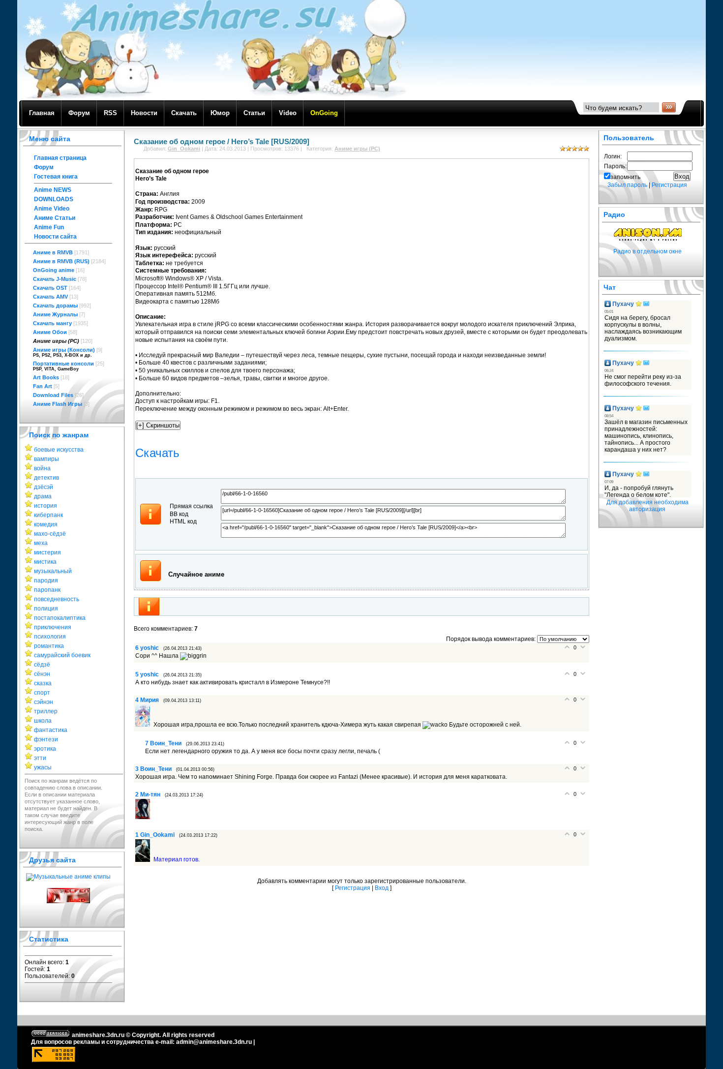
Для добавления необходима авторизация (647, 506)
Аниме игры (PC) (56, 341)
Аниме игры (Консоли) (64, 350)
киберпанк (48, 515)
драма (43, 496)
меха (41, 543)
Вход (382, 888)
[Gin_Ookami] (144, 859)
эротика (45, 748)
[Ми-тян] (144, 817)
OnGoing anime (53, 270)
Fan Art (42, 386)
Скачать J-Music (54, 279)
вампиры (46, 459)
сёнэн (42, 674)
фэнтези (46, 739)
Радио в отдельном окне (647, 251)
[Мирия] (144, 724)
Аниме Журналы (55, 314)
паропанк (47, 589)
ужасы (43, 767)
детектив (46, 477)
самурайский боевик (62, 655)
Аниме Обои (50, 332)
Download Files (53, 395)
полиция (46, 608)
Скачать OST (50, 288)
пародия (46, 580)
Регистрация (352, 888)
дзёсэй (43, 487)
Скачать (157, 452)
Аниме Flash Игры (57, 404)
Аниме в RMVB (53, 252)
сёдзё (42, 664)
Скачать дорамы (55, 305)
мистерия (47, 552)
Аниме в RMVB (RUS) (61, 261)
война (42, 468)
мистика (45, 561)
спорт (42, 692)
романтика (49, 645)
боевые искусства (59, 449)
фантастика (50, 730)
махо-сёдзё (50, 533)
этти (40, 758)
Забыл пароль (627, 185)
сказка (43, 683)
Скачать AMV (50, 297)
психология (50, 636)
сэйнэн (43, 702)
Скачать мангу (52, 323)
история (45, 505)
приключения (52, 627)
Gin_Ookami (184, 149)
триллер (46, 711)
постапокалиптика (60, 617)
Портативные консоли (63, 364)
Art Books (46, 377)
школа (43, 720)
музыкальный (53, 571)
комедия (46, 524)
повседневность (56, 599)
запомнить (625, 177)
